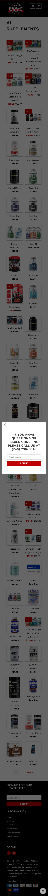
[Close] (5, 424)
